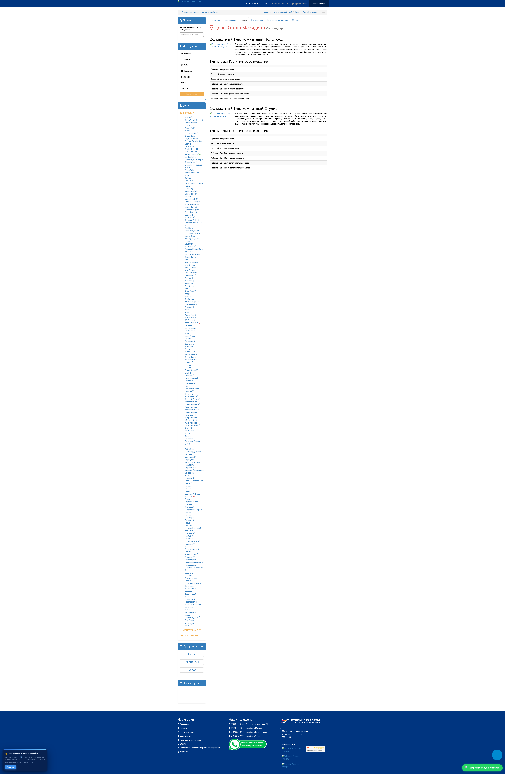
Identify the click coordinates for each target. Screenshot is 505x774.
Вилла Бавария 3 (192, 354)
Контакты (184, 728)
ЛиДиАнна (189, 449)
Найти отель (191, 94)
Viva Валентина (191, 262)
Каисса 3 (189, 428)
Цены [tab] (244, 20)
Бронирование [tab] (231, 20)
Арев (187, 312)
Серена (188, 581)
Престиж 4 (190, 533)
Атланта (188, 325)
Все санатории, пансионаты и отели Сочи (200, 12)
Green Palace (190, 170)
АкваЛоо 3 (190, 286)
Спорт (185, 88)
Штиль (188, 610)
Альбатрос (189, 299)
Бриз (187, 333)
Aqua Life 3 (190, 128)
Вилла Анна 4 (191, 352)
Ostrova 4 (189, 215)
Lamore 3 (189, 181)
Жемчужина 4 (191, 396)
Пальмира (189, 518)
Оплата (183, 744)
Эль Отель (189, 620)
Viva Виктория (191, 265)
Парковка (188, 71)
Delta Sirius (189, 146)
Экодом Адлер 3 (192, 618)
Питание (186, 59)
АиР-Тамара (190, 281)
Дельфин (189, 373)
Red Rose (189, 228)
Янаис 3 (188, 625)
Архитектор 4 (191, 318)
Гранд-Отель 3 (191, 370)
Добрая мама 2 (192, 378)
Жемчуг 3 (189, 394)
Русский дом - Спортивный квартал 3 (194, 567)
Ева (186, 386)
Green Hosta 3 (191, 162)
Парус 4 (188, 523)
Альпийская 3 (191, 304)
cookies (20, 757)
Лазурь (188, 447)
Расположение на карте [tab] (277, 20)
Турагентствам (300, 4)
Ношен (188, 489)
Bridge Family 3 (191, 133)
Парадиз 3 (189, 520)
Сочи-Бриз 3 (190, 586)
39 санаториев (189, 630)
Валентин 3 (190, 341)
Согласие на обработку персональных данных (200, 748)
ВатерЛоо (189, 346)
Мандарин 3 (190, 457)
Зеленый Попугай (192, 399)
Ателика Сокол (191, 323)
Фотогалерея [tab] (257, 20)
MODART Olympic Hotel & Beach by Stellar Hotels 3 (192, 204)
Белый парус (190, 328)
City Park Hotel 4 (192, 139)
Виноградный (191, 360)
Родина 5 (189, 552)
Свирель (188, 575)
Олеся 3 (188, 499)
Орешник (189, 504)
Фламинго (189, 591)
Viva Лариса (190, 270)
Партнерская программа (190, 740)
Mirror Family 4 (191, 199)
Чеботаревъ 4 (191, 602)
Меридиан (189, 460)
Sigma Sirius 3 (191, 236)
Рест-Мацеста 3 (192, 549)
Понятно (10, 767)
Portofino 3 (190, 217)
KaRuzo (188, 178)
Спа (185, 83)
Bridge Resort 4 (191, 136)
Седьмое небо (191, 578)
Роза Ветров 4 (191, 554)
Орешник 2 (190, 507)
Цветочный (190, 599)
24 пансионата (189, 635)
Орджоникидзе (191, 502)
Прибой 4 (189, 539)
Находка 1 (189, 486)
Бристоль (189, 339)
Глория (188, 368)
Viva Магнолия (191, 273)
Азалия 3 (189, 278)
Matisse (188, 196)
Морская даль (191, 468)
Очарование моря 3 (194, 510)
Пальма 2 (189, 515)
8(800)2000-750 (258, 3)
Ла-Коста (189, 439)
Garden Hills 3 (191, 157)
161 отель (186, 112)
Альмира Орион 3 (193, 302)
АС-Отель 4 (190, 320)
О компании (185, 724)
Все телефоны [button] (280, 4)
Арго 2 (188, 310)
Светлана (189, 573)
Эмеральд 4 (190, 623)
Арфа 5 (188, 117)
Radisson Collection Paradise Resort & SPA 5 (194, 223)
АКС (186, 289)
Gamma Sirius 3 (192, 154)
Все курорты (185, 736)
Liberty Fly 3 (190, 189)
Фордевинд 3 (191, 594)
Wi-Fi (186, 65)
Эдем (187, 615)
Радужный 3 (190, 544)
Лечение (187, 54)
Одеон (187, 491)
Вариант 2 (189, 344)
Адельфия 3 (190, 275)
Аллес (187, 294)
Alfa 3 (187, 125)
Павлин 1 (189, 512)
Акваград (189, 283)
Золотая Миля (191, 402)
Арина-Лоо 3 (190, 315)
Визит (187, 349)
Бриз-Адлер (190, 336)
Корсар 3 (189, 433)
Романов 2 (190, 557)
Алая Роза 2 (190, 291)
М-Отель (188, 454)
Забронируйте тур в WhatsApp (485, 767)
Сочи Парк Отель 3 (193, 583)
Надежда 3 (190, 478)
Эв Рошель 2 (190, 612)
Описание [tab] (216, 20)
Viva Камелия (190, 268)
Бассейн (186, 77)
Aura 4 (188, 131)
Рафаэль (189, 547)
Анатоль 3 (189, 307)
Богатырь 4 (190, 331)
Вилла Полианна (192, 357)
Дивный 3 (189, 375)
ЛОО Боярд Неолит (193, 452)
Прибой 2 (189, 536)
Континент (189, 431)
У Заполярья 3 (191, 589)
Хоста (187, 597)
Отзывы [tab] (295, 20)
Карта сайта (185, 752)
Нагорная (189, 475)
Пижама (188, 525)
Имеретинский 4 (192, 404)
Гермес (188, 365)
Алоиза (188, 296)
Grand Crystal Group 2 (194, 160)
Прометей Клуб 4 (192, 541)
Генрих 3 (189, 362)
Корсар (188, 436)
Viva (186, 260)
